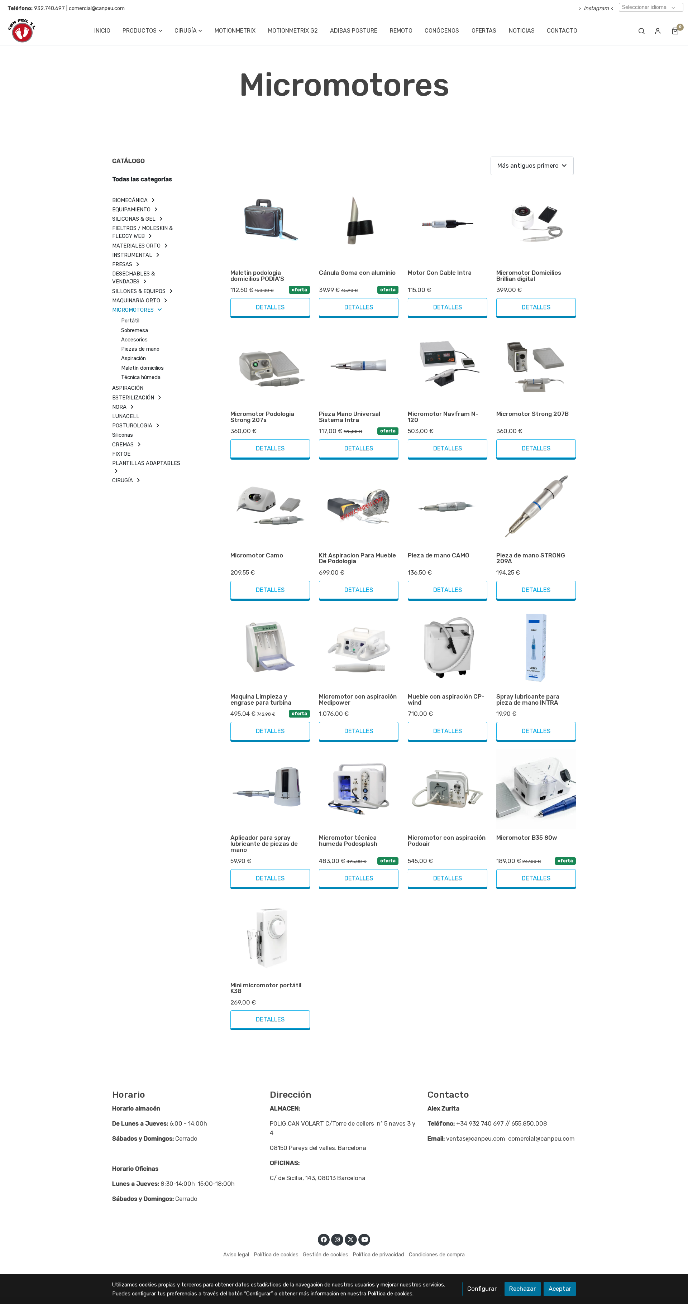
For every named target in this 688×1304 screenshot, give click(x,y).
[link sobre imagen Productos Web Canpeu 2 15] (358, 647)
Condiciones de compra (437, 1254)
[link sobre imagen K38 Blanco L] (270, 936)
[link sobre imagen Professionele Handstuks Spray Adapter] (270, 789)
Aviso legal (236, 1254)
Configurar (482, 1288)
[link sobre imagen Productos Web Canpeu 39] (270, 647)
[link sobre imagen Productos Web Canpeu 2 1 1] (358, 224)
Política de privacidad (378, 1254)
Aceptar (560, 1288)
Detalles (270, 307)
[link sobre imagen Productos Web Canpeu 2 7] (447, 365)
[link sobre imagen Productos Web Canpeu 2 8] (536, 365)
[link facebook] (324, 1239)
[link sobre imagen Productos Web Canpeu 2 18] (447, 789)
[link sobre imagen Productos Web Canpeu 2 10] (447, 506)
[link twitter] (351, 1239)
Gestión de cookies (325, 1254)
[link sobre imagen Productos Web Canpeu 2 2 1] (447, 224)
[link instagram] (337, 1239)
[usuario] (657, 30)
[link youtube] (364, 1239)
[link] (22, 30)
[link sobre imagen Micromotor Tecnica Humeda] (358, 789)
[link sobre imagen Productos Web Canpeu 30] (447, 647)
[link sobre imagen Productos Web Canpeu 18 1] (358, 506)
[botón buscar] (641, 30)
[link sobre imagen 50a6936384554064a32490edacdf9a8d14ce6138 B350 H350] (536, 789)
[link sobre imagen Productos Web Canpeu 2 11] (536, 506)
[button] (142, 30)
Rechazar (522, 1288)
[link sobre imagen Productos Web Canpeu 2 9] (270, 506)
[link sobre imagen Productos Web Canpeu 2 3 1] (536, 224)
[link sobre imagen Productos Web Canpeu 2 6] (358, 365)
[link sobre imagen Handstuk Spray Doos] (536, 647)
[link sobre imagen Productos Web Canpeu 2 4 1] (270, 365)
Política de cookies (276, 1254)
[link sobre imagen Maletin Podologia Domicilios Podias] (270, 224)
